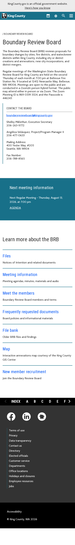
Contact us (15, 445)
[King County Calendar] (48, 15)
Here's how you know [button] (37, 8)
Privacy (13, 435)
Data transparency (20, 440)
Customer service (19, 460)
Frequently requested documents (31, 311)
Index (15, 401)
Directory (14, 450)
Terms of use (17, 430)
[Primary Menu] (71, 15)
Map (6, 349)
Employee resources (21, 481)
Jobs (11, 486)
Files (7, 256)
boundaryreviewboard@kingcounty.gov (29, 115)
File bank (10, 330)
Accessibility (14, 511)
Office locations (18, 471)
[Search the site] (63, 15)
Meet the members (18, 293)
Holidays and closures (22, 476)
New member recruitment (24, 371)
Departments (17, 465)
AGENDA (15, 207)
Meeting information (20, 274)
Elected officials (18, 455)
